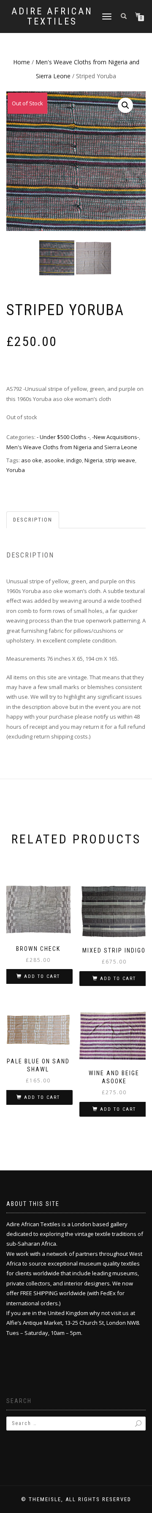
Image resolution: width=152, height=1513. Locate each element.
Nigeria (93, 460)
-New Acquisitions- (115, 437)
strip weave (120, 460)
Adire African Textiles (52, 16)
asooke (54, 460)
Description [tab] (32, 519)
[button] (125, 105)
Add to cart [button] (42, 976)
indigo (74, 460)
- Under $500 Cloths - (63, 437)
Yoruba (15, 470)
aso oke (31, 460)
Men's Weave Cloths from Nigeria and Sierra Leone (71, 447)
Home (21, 62)
